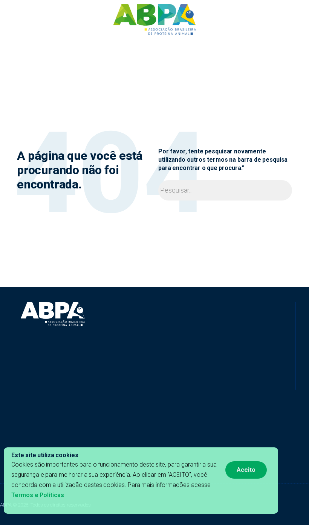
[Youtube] (169, 378)
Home (39, 49)
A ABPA (61, 49)
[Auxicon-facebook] (130, 378)
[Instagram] (183, 378)
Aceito (246, 469)
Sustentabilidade (158, 49)
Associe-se (238, 49)
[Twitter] (156, 378)
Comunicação (201, 49)
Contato (267, 49)
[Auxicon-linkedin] (143, 378)
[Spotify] (196, 378)
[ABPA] (53, 314)
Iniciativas (87, 49)
